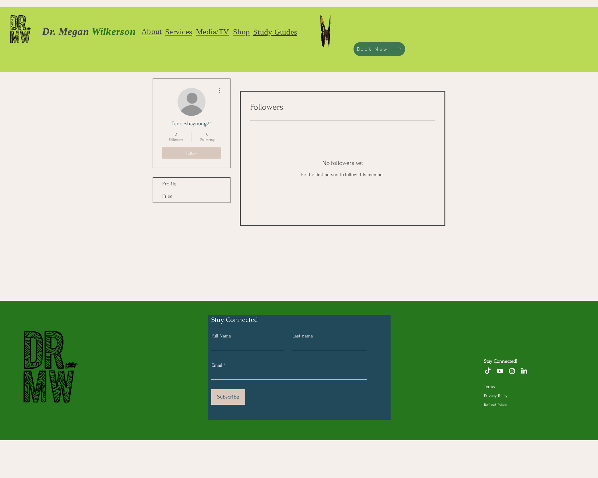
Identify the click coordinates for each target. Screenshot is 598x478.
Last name (302, 335)
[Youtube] (500, 371)
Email (216, 365)
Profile (169, 184)
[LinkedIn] (524, 371)
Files (167, 196)
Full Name (221, 335)
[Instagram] (512, 371)
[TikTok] (487, 371)
